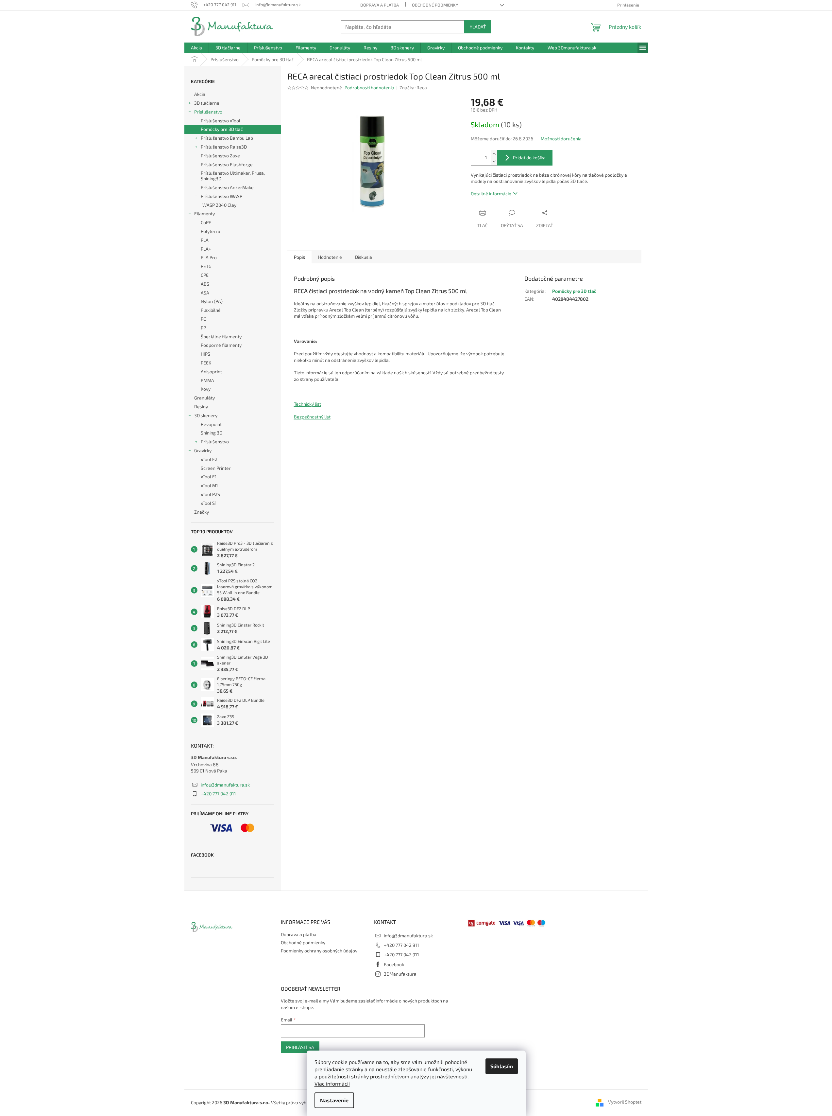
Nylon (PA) (212, 301)
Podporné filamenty (221, 345)
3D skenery (205, 415)
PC (203, 319)
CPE (205, 275)
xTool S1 (209, 503)
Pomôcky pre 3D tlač (222, 129)
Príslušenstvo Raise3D (224, 147)
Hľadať (477, 26)
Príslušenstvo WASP (221, 196)
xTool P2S (210, 494)
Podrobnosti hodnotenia (369, 87)
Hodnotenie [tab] (330, 257)
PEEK (206, 362)
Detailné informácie (491, 193)
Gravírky (203, 450)
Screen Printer (216, 468)
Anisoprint (211, 371)
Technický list (307, 404)
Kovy (206, 389)
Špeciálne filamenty (221, 336)
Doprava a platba (379, 5)
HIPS (205, 354)
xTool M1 (209, 485)
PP (203, 327)
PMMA (207, 380)
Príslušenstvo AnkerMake (227, 187)
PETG (206, 266)
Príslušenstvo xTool (220, 120)
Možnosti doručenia (561, 138)
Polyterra (210, 231)
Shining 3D (211, 432)
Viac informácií (332, 1083)
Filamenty (204, 213)
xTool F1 (209, 476)
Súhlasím (501, 1066)
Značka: (413, 87)
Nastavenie (334, 1100)
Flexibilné (211, 310)
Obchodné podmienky (435, 5)
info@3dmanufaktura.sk (225, 785)
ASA (205, 292)
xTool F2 (209, 459)
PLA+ (206, 249)
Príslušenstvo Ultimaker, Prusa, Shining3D (233, 175)
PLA (205, 240)
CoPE (206, 222)
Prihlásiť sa (300, 1047)
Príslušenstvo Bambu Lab (227, 138)
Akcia (199, 94)
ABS (205, 284)
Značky (201, 512)
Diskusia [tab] (363, 257)
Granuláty (204, 397)
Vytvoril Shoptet (624, 1102)
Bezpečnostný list (312, 416)
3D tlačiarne (206, 103)
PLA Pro (209, 257)
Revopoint (211, 424)
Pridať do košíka (529, 157)
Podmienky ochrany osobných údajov (319, 950)
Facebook (394, 964)
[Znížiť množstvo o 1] (494, 161)
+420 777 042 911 (218, 793)
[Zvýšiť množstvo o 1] (494, 154)
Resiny (201, 406)
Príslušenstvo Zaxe (220, 155)
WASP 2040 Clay (219, 205)
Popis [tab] (299, 257)
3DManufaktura (400, 974)
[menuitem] (196, 48)
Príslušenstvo (208, 112)
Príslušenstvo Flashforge (227, 164)
